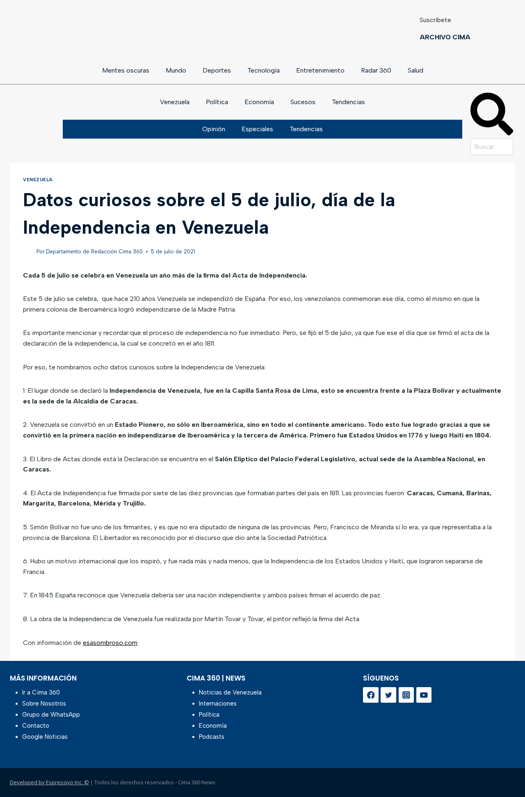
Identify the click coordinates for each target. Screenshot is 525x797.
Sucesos (302, 102)
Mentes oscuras (125, 70)
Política (217, 102)
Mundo (176, 70)
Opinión (213, 129)
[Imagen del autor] (28, 252)
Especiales (257, 129)
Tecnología (263, 70)
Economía (259, 102)
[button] (491, 116)
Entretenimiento (320, 70)
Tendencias (348, 102)
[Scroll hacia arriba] (505, 769)
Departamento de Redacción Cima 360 (94, 251)
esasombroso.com (110, 643)
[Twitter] (388, 695)
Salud (415, 70)
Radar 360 (376, 70)
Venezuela (174, 102)
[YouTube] (424, 695)
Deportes (217, 70)
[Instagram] (406, 695)
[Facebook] (371, 695)
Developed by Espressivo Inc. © (49, 782)
